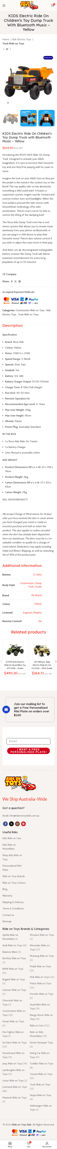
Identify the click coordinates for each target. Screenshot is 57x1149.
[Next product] (10, 49)
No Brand (36, 595)
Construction (27, 583)
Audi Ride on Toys (14, 945)
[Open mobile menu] (4, 5)
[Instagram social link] (17, 823)
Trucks (38, 586)
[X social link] (15, 281)
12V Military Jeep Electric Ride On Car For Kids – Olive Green (42, 665)
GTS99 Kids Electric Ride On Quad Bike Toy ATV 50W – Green (15, 665)
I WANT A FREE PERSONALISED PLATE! (28, 750)
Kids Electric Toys (22, 39)
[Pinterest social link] (20, 281)
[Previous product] (4, 49)
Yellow (38, 603)
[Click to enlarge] (8, 103)
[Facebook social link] (11, 281)
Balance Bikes (11, 951)
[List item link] (20, 816)
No (40, 621)
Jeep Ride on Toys (14, 1063)
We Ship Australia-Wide (24, 799)
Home (6, 39)
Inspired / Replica (32, 612)
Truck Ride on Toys (13, 43)
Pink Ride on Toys (42, 977)
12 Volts (37, 574)
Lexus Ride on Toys (14, 1080)
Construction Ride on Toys (30, 310)
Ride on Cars (39, 1025)
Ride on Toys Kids (21, 1124)
